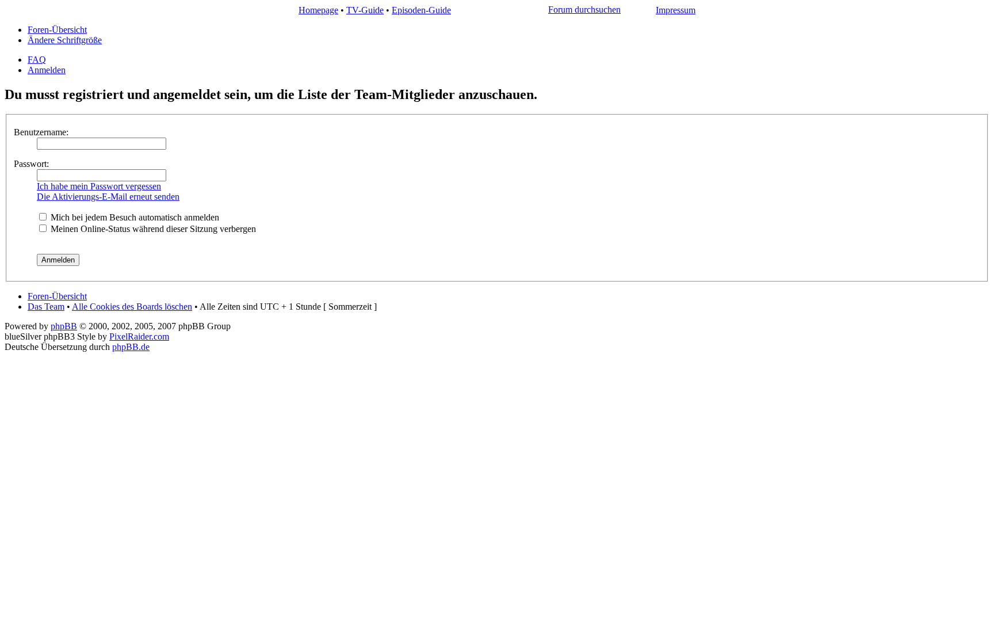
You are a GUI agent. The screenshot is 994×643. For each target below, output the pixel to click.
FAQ (37, 59)
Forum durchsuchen (584, 9)
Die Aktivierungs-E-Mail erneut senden (108, 196)
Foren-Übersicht (57, 30)
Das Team (46, 306)
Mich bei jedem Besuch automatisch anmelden (133, 217)
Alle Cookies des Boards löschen (132, 306)
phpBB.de (131, 347)
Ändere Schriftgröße (65, 40)
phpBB (64, 326)
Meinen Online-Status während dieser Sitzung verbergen (152, 229)
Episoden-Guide (421, 10)
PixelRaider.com (139, 336)
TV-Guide (365, 10)
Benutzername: (41, 132)
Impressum (675, 10)
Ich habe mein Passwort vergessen (99, 186)
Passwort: (31, 164)
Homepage (318, 10)
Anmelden (47, 70)
